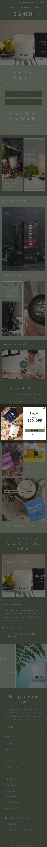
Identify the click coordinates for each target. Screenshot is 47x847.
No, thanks (34, 434)
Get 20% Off (34, 431)
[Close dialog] (44, 408)
